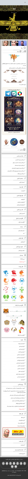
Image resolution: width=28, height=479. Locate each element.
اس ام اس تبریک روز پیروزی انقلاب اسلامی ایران (16, 171)
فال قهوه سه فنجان (21, 202)
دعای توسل (14, 76)
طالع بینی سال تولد (21, 335)
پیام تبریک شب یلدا (20, 426)
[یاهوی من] (24, 463)
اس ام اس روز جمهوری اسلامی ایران (18, 168)
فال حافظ (22, 417)
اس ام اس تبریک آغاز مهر (19, 160)
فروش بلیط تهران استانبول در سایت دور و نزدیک (15, 406)
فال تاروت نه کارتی (21, 366)
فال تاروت (22, 380)
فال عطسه (22, 445)
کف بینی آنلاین (21, 213)
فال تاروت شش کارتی (20, 363)
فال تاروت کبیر (21, 346)
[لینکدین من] (12, 466)
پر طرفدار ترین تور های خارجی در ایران (17, 398)
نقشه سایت (9, 475)
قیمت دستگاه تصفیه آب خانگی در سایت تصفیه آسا (15, 388)
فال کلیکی (22, 242)
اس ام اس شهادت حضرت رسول (18, 162)
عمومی (18, 150)
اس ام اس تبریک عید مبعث (19, 165)
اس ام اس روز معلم (21, 174)
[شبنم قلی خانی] (6, 44)
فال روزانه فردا (21, 453)
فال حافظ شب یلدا (21, 423)
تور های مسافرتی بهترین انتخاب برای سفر (17, 395)
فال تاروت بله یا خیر (20, 377)
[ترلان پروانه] (14, 44)
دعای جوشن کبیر (14, 74)
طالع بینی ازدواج (21, 222)
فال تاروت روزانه (21, 343)
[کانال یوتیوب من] (15, 466)
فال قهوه (22, 199)
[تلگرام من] (21, 463)
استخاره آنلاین (21, 182)
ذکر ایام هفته (14, 78)
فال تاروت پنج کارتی (20, 360)
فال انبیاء (22, 191)
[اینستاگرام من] (14, 463)
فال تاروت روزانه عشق (20, 374)
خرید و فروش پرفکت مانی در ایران (18, 401)
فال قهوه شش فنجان (20, 205)
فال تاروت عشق (21, 371)
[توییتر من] (7, 463)
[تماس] (10, 463)
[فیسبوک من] (17, 463)
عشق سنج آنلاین (21, 250)
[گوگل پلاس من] (3, 463)
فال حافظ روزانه (21, 420)
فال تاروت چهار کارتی (20, 357)
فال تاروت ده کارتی (20, 368)
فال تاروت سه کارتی (20, 355)
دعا (14, 8)
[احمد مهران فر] (22, 44)
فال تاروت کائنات (21, 352)
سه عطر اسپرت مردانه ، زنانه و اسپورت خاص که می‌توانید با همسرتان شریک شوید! (14, 391)
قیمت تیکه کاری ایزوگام (20, 403)
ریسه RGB (22, 259)
